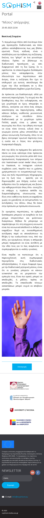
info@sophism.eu (20, 496)
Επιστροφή (22, 367)
